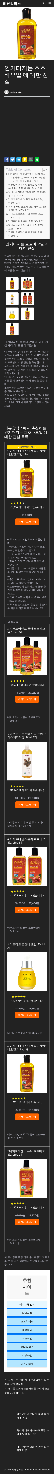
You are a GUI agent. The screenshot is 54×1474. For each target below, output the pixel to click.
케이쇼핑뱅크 (27, 1304)
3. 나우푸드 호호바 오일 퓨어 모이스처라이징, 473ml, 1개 (27, 208)
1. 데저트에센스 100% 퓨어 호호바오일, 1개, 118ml (27, 193)
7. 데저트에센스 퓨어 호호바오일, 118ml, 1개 (25, 234)
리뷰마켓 (27, 1355)
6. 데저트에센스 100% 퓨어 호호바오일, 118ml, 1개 (26, 226)
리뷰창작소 (12, 3)
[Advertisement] (27, 128)
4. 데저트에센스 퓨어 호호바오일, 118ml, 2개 (25, 215)
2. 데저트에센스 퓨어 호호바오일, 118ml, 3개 (25, 201)
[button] (42, 3)
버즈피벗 (27, 1338)
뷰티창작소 (27, 1346)
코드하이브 (27, 1321)
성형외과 (27, 1329)
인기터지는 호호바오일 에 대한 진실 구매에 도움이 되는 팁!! (29, 179)
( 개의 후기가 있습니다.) (27, 507)
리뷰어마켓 (27, 1363)
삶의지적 (27, 1312)
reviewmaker (16, 92)
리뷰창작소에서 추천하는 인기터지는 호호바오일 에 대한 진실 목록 (26, 186)
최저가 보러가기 (27, 521)
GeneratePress (43, 1469)
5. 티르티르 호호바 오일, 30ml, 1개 (26, 221)
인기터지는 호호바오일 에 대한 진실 (26, 174)
